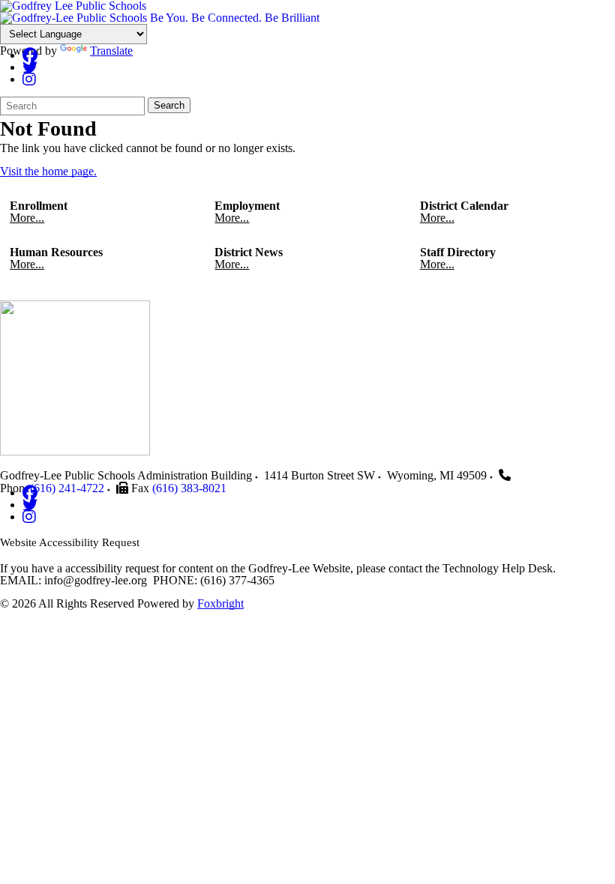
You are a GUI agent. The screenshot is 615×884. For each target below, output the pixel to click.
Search (169, 105)
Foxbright (220, 603)
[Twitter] (30, 67)
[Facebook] (30, 55)
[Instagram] (29, 79)
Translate (111, 50)
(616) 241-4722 (67, 488)
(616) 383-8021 (189, 488)
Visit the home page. (48, 171)
